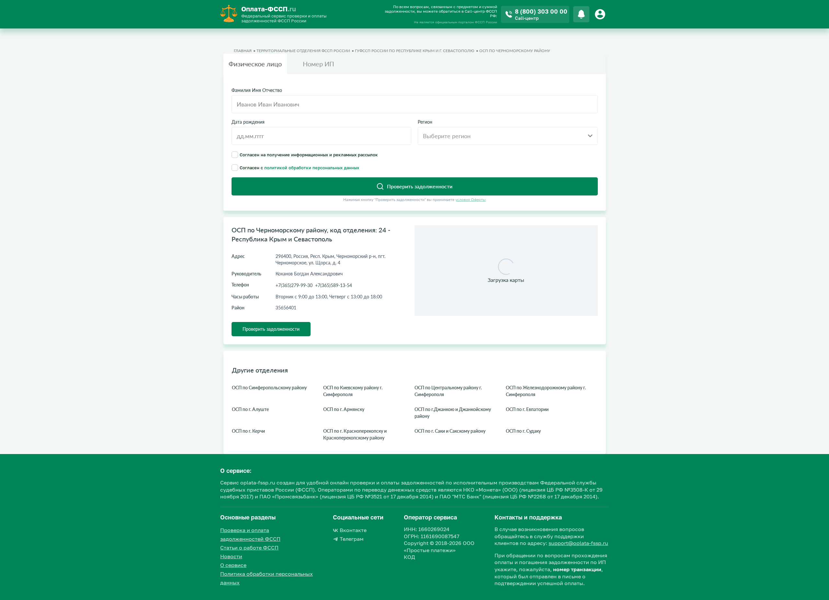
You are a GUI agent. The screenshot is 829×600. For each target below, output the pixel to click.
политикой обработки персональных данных (311, 168)
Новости (231, 556)
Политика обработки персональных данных (266, 578)
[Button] (601, 14)
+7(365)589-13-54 (333, 285)
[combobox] (508, 136)
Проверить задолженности (271, 329)
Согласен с (299, 167)
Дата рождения (248, 122)
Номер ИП (318, 64)
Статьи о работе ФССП (249, 547)
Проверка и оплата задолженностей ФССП (250, 534)
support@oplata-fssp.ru (578, 543)
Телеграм (352, 539)
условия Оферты (470, 199)
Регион (425, 122)
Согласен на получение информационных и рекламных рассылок (309, 154)
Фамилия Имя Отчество (257, 90)
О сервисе (233, 565)
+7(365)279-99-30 (294, 285)
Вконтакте (353, 530)
